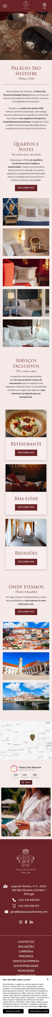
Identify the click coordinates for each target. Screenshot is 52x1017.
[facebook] (26, 922)
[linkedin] (31, 922)
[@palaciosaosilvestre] (14, 768)
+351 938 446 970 (28, 906)
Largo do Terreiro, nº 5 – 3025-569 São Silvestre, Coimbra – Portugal (29, 890)
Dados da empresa (26, 961)
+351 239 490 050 (29, 900)
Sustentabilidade (26, 966)
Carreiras (26, 952)
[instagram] (20, 922)
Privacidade (26, 971)
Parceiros (26, 956)
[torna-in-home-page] (25, 6)
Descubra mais (26, 188)
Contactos (26, 942)
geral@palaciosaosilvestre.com (28, 912)
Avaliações (26, 947)
